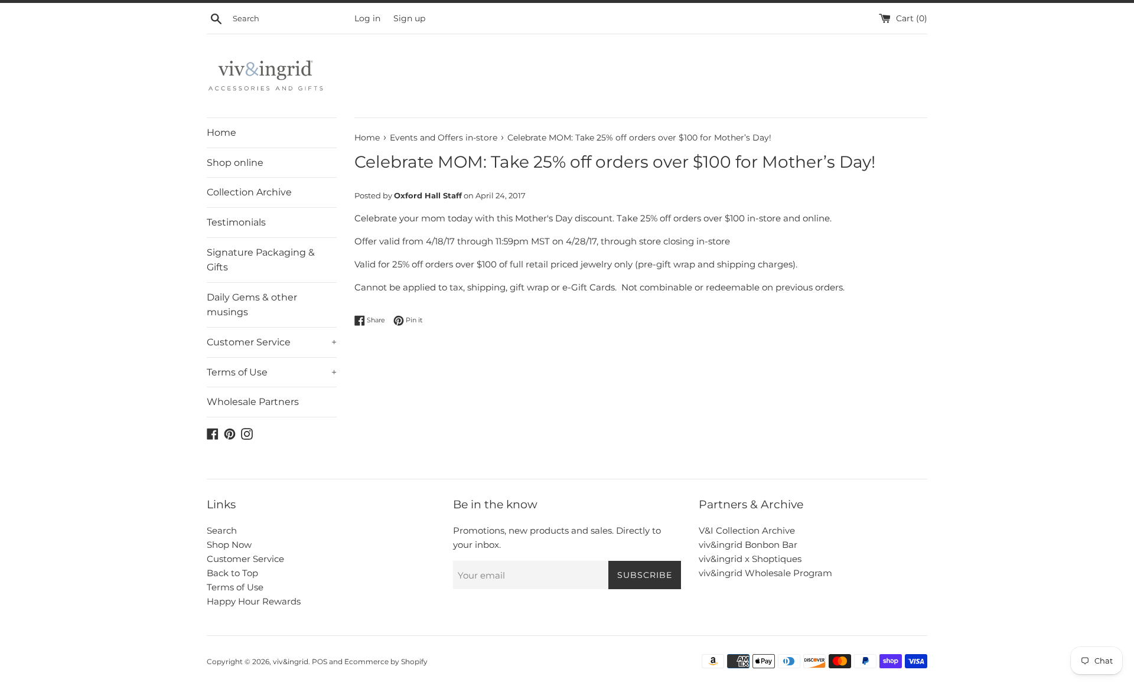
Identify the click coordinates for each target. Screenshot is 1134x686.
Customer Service (272, 342)
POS (319, 661)
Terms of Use (272, 372)
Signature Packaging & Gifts (261, 260)
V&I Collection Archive (747, 530)
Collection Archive (249, 192)
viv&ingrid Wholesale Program (765, 573)
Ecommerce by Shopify (386, 661)
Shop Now (229, 544)
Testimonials (236, 222)
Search (222, 530)
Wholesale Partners (253, 401)
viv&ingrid (290, 661)
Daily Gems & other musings (252, 305)
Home (221, 132)
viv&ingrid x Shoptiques (750, 558)
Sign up (409, 18)
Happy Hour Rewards (254, 601)
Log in (367, 18)
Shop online (235, 162)
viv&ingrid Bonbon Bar (748, 544)
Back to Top (232, 573)
